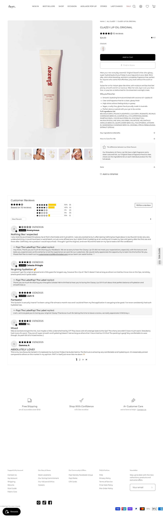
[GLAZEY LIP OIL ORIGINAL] (13, 154)
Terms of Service (106, 482)
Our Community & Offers (77, 470)
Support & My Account (15, 470)
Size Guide (12, 488)
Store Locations (44, 475)
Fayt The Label (10, 506)
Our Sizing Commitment (48, 478)
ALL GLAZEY (111, 21)
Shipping (11, 482)
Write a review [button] (143, 205)
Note (102, 167)
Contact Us (141, 410)
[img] (153, 38)
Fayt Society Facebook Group (81, 475)
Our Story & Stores (44, 470)
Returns (11, 485)
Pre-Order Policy (106, 488)
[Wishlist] (147, 6)
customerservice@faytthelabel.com (53, 254)
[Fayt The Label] (12, 6)
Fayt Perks (73, 478)
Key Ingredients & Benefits (110, 133)
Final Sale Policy (106, 485)
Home (102, 21)
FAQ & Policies (104, 470)
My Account (12, 478)
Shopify (17, 506)
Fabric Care (12, 492)
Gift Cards (73, 482)
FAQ (101, 475)
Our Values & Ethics (46, 482)
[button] (35, 6)
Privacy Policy (105, 478)
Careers (41, 485)
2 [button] (79, 359)
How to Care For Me (108, 139)
